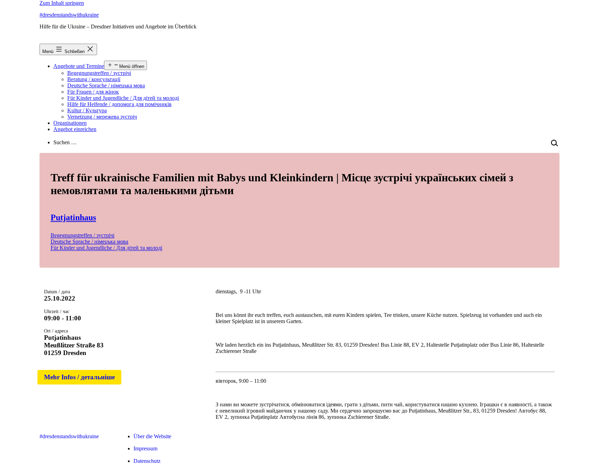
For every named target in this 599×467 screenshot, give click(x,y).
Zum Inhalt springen (62, 3)
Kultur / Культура (87, 110)
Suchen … (65, 142)
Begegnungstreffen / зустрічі (99, 73)
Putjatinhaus (73, 217)
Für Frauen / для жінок (93, 92)
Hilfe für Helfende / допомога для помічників (119, 104)
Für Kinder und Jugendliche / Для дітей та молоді (123, 98)
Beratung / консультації (93, 79)
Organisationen (70, 123)
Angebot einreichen (74, 129)
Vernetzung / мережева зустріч (102, 117)
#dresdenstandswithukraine (69, 15)
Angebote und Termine (78, 66)
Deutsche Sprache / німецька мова (106, 85)
